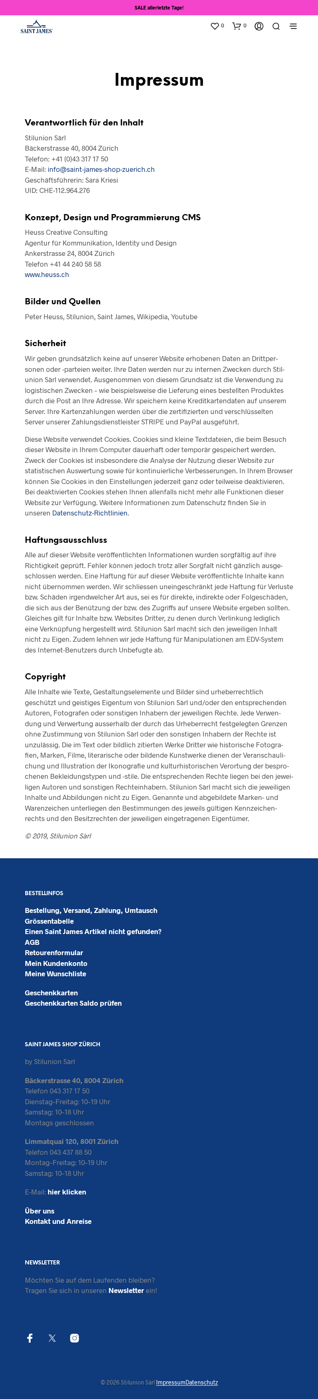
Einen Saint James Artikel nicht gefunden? (93, 931)
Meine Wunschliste (55, 973)
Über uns (39, 1210)
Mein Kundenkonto (56, 963)
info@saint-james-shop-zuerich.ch (101, 169)
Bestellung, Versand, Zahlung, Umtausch (91, 910)
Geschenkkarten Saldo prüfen (73, 1003)
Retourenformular (54, 952)
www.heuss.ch (47, 274)
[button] (217, 26)
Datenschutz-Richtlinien (90, 512)
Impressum (171, 1382)
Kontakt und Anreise (58, 1221)
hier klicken (67, 1191)
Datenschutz (202, 1382)
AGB (32, 942)
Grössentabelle (49, 921)
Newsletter (126, 1290)
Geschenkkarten (51, 992)
